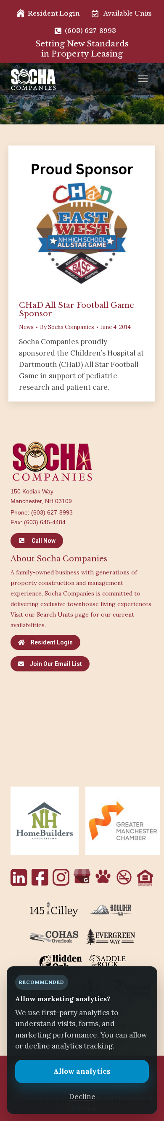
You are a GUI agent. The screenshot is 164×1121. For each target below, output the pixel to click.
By (67, 327)
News (26, 327)
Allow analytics (82, 1071)
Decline (82, 1096)
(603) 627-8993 (52, 512)
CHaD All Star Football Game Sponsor (76, 309)
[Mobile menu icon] (145, 78)
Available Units (127, 13)
